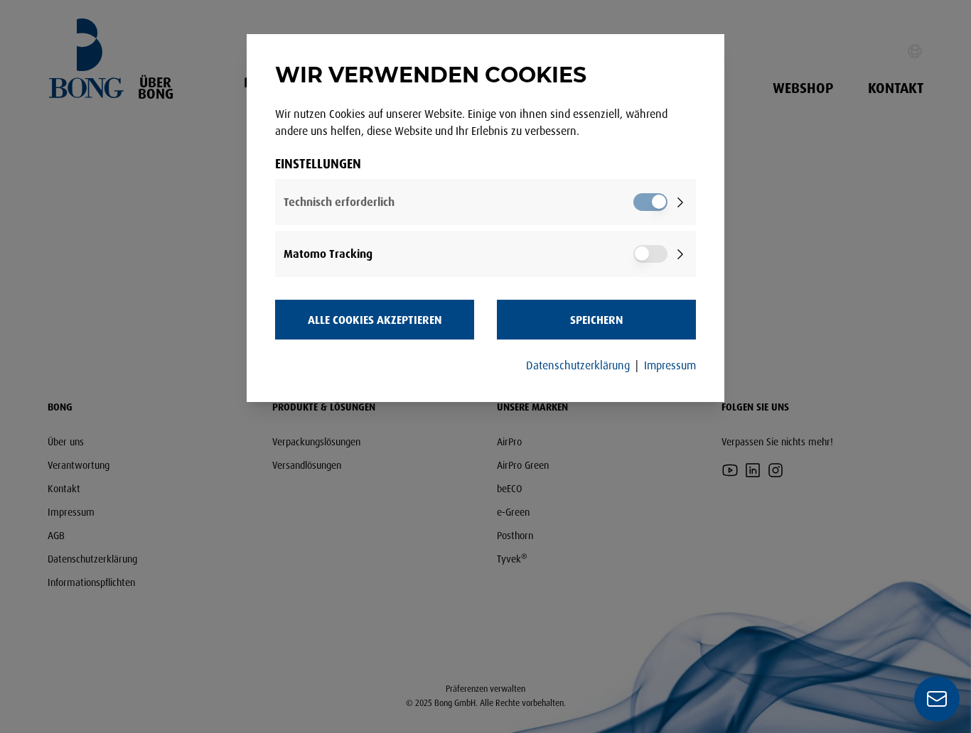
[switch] (650, 202)
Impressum (670, 365)
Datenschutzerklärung (578, 365)
